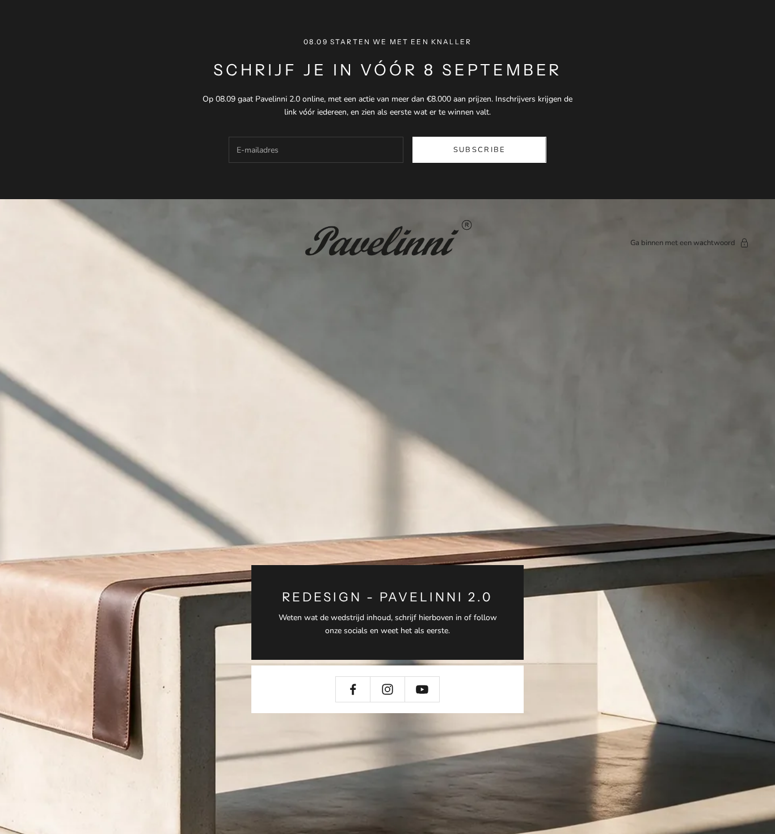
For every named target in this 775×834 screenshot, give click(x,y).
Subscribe (479, 150)
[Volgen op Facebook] (353, 689)
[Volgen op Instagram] (387, 689)
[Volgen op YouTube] (422, 689)
